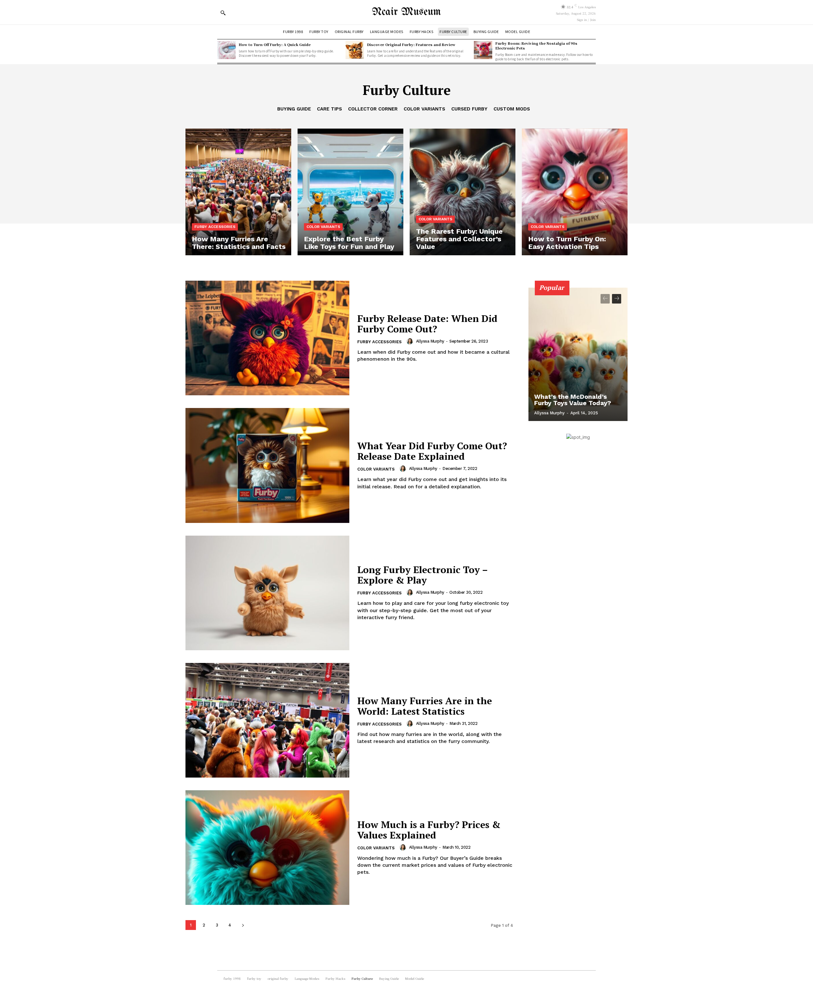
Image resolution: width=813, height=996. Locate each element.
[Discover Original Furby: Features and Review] (355, 50)
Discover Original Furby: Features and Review (411, 44)
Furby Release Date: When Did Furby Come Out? (427, 323)
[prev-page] (605, 299)
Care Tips (329, 109)
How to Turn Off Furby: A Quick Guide (275, 44)
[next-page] (243, 925)
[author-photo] (410, 341)
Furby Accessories (214, 226)
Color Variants (424, 109)
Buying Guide (294, 109)
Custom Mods (512, 109)
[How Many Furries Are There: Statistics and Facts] (238, 192)
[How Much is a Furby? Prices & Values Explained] (267, 847)
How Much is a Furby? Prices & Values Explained (429, 829)
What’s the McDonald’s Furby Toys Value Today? (572, 400)
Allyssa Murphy (430, 341)
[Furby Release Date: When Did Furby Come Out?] (267, 338)
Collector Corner (373, 109)
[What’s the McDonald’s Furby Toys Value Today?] (578, 354)
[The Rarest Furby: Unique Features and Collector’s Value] (462, 192)
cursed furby (469, 109)
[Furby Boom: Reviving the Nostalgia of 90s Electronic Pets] (483, 50)
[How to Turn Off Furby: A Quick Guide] (226, 50)
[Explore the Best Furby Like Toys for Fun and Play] (350, 192)
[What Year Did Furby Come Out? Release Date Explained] (267, 465)
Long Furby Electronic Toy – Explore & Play (422, 574)
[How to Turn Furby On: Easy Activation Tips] (575, 192)
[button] (223, 12)
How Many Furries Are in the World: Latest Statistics (424, 706)
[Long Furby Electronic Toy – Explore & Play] (267, 593)
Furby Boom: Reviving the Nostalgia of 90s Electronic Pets (536, 45)
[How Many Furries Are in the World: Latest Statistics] (267, 720)
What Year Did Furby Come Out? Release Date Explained (432, 451)
